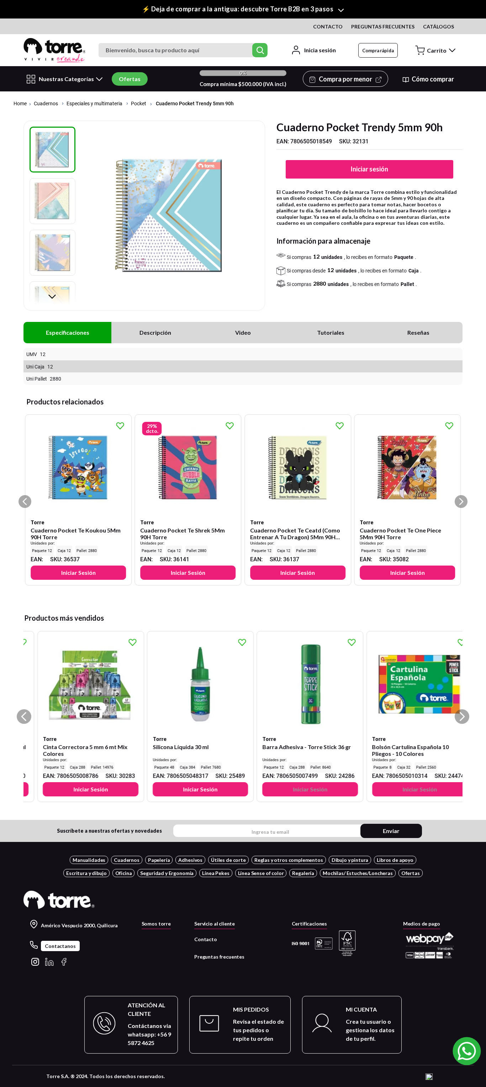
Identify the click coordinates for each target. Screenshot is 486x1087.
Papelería (159, 860)
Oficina (123, 873)
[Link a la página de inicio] (20, 104)
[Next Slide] (462, 716)
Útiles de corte (228, 860)
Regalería (303, 873)
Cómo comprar (433, 79)
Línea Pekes (215, 873)
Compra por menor (345, 79)
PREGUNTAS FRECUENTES (382, 26)
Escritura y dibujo (86, 873)
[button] (243, 9)
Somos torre (156, 924)
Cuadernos (46, 104)
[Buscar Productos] (260, 50)
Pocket (138, 104)
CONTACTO (328, 26)
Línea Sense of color (261, 873)
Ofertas (130, 78)
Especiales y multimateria (94, 104)
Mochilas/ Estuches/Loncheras (358, 873)
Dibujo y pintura (350, 860)
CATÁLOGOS (438, 26)
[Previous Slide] (24, 716)
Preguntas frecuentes (219, 957)
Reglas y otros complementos (288, 860)
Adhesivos (190, 860)
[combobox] (184, 50)
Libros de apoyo (395, 860)
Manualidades (89, 860)
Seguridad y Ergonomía (167, 873)
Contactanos (60, 946)
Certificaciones (309, 924)
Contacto (205, 939)
